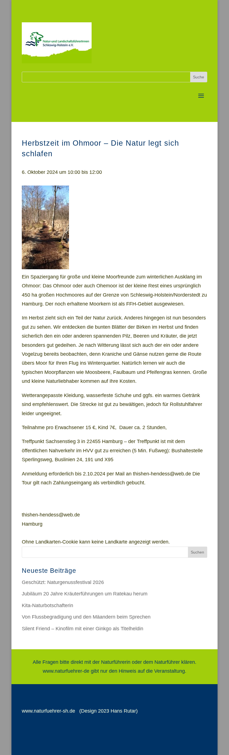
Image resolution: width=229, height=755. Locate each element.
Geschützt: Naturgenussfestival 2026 (63, 582)
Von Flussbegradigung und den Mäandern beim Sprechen (86, 617)
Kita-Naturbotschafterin (47, 605)
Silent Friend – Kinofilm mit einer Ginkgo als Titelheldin (82, 628)
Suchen (197, 552)
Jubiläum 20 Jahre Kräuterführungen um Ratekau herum (84, 594)
